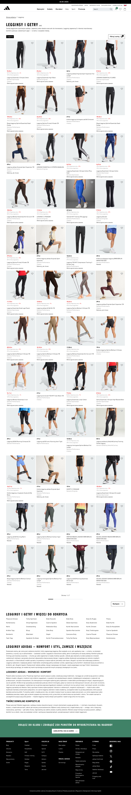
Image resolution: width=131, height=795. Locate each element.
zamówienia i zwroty (95, 5)
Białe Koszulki (51, 619)
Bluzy (28, 630)
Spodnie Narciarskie (73, 630)
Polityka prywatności (69, 791)
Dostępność (86, 791)
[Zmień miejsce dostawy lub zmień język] (125, 5)
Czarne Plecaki (91, 634)
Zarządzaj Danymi (51, 791)
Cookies (59, 791)
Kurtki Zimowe (91, 626)
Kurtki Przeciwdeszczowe (54, 638)
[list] (57, 36)
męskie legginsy (38, 697)
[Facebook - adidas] (117, 746)
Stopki (48, 634)
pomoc (86, 5)
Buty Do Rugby (91, 619)
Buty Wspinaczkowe (93, 638)
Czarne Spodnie (51, 623)
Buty (67, 9)
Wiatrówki (29, 634)
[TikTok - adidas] (117, 767)
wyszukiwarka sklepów (77, 5)
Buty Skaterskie (91, 623)
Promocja (81, 9)
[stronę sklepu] (7, 8)
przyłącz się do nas (117, 5)
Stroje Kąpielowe (31, 623)
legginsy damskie (49, 690)
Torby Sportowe (31, 619)
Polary (108, 619)
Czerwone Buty (71, 634)
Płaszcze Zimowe (12, 619)
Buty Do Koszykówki (113, 626)
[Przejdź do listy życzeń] (120, 9)
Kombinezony (10, 623)
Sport (73, 9)
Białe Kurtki (110, 623)
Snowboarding (31, 626)
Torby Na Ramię (71, 638)
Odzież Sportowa (71, 623)
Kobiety (50, 9)
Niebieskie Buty (51, 626)
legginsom (83, 712)
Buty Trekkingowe (92, 630)
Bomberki (9, 634)
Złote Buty (49, 630)
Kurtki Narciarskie (72, 626)
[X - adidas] (117, 756)
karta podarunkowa (106, 5)
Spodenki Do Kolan (32, 638)
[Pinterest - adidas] (117, 761)
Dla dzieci (59, 9)
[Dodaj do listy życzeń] (32, 43)
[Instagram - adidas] (117, 751)
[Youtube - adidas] (117, 772)
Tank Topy (9, 638)
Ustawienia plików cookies (37, 791)
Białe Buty (69, 619)
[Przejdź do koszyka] (125, 9)
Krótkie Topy (10, 630)
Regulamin (79, 791)
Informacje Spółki (96, 791)
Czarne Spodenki (112, 630)
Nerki (8, 626)
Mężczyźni (40, 9)
